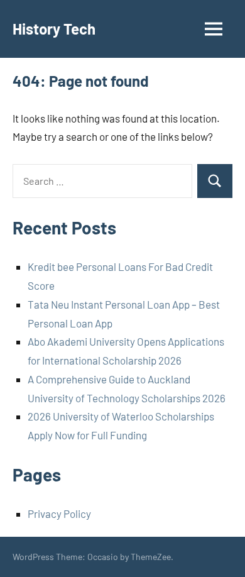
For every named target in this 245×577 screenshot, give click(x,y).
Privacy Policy (59, 513)
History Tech (54, 28)
